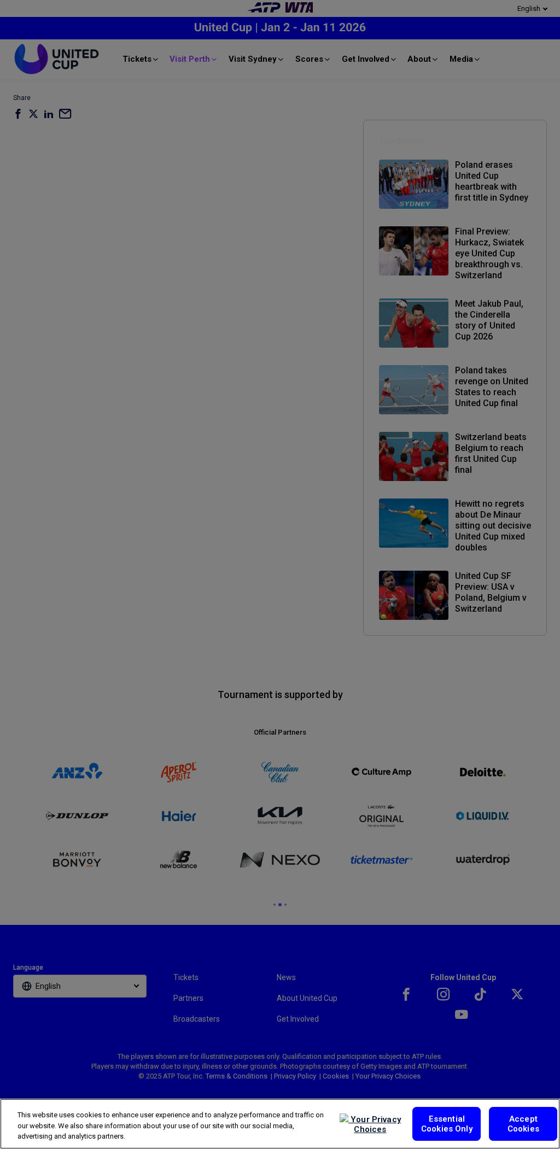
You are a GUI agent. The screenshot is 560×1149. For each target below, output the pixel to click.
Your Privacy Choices (374, 1124)
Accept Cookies (523, 1124)
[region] (280, 1124)
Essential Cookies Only (446, 1124)
